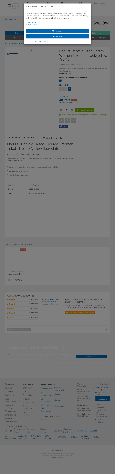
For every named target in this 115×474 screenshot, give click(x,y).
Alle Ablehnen (57, 36)
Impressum (32, 23)
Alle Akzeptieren (57, 31)
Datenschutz (32, 25)
